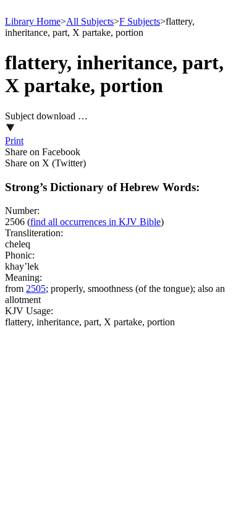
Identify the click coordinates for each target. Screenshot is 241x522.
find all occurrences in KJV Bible (95, 221)
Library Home (33, 21)
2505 (36, 288)
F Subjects (139, 21)
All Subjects (90, 21)
